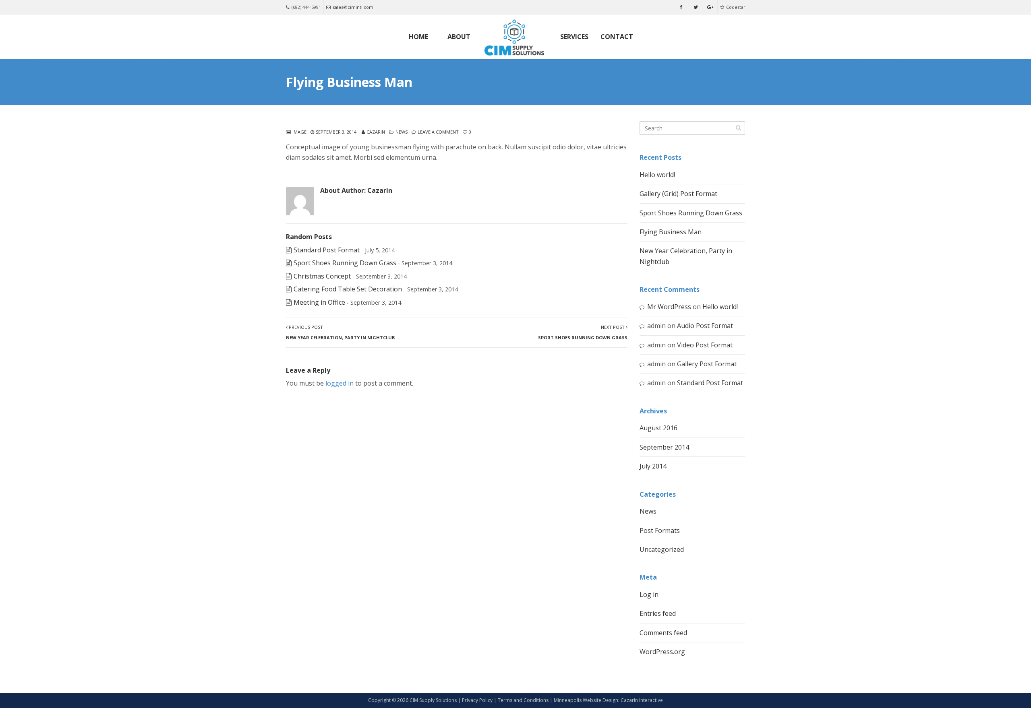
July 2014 (653, 466)
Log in (649, 594)
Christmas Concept (322, 276)
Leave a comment (438, 132)
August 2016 (658, 427)
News (401, 132)
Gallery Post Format (707, 363)
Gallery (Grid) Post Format (678, 193)
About (458, 36)
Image (299, 132)
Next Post (582, 332)
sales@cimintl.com (353, 7)
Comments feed (663, 632)
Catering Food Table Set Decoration (348, 289)
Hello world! (657, 174)
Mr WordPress (669, 306)
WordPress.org (662, 651)
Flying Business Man (671, 231)
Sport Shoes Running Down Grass (345, 262)
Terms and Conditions (523, 700)
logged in (339, 383)
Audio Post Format (705, 325)
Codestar (735, 7)
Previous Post (340, 332)
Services (574, 36)
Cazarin (375, 132)
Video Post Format (705, 345)
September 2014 (664, 447)
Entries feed (658, 613)
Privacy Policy (477, 700)
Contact (616, 36)
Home (418, 36)
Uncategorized (662, 549)
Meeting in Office (319, 302)
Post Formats (660, 530)
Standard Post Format (327, 250)
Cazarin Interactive (642, 700)
